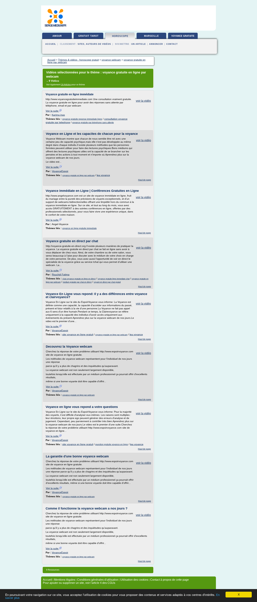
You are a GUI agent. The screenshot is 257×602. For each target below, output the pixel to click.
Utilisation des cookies (134, 579)
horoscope (120, 36)
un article (138, 44)
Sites (81, 44)
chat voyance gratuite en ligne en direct (79, 279)
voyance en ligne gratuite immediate (79, 228)
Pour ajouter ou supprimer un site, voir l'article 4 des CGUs (79, 582)
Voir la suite (52, 110)
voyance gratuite (182, 36)
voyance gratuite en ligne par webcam (78, 175)
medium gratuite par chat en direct (77, 282)
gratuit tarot (88, 36)
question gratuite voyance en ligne (111, 444)
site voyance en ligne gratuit (77, 334)
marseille (151, 36)
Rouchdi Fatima (60, 274)
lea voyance (103, 175)
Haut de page (144, 180)
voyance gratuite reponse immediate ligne (82, 119)
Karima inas (58, 114)
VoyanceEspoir (60, 171)
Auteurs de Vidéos (98, 44)
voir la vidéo (143, 100)
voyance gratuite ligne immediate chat (114, 279)
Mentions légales (64, 579)
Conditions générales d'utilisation (97, 579)
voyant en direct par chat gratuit (107, 282)
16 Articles (66, 84)
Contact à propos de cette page (169, 579)
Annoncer (156, 44)
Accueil (50, 44)
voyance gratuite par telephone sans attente (93, 122)
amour (57, 36)
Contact (172, 44)
